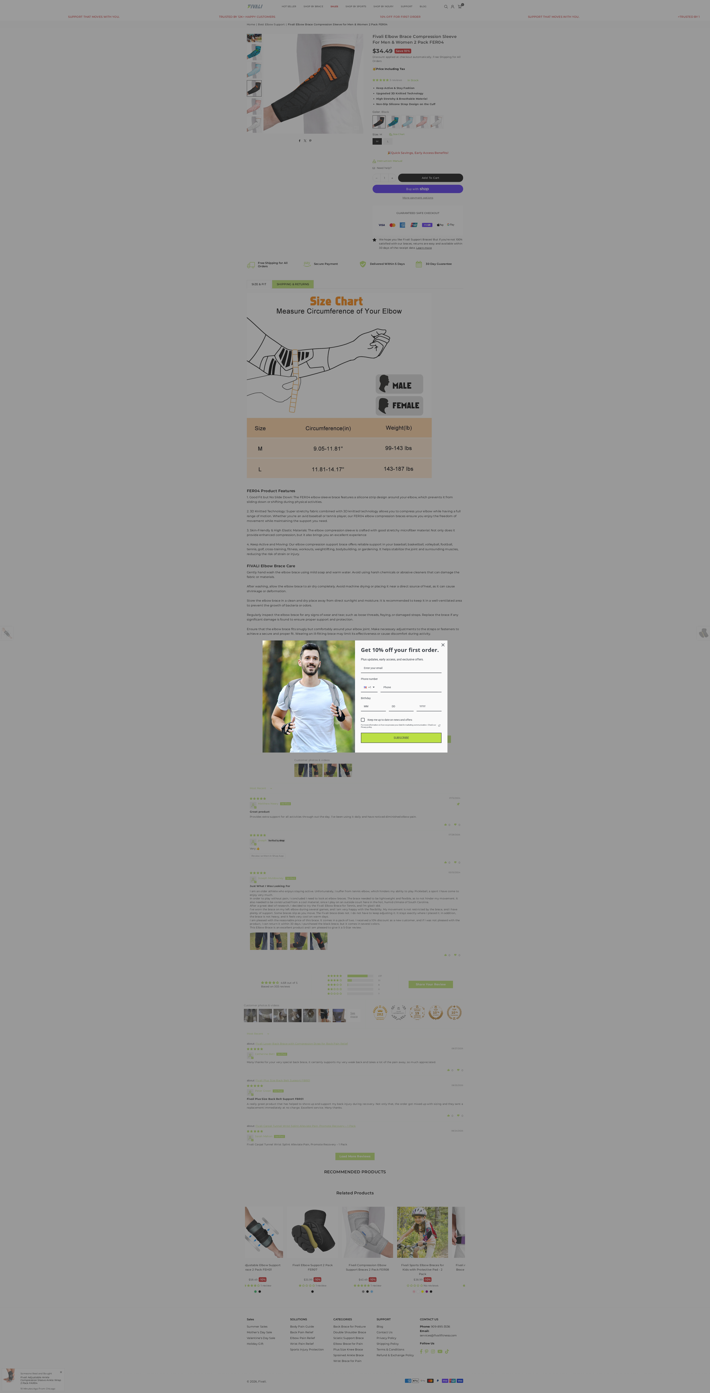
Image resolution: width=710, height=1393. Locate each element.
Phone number (369, 678)
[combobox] (369, 687)
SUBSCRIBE (401, 738)
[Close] (443, 644)
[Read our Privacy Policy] (439, 725)
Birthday (366, 698)
